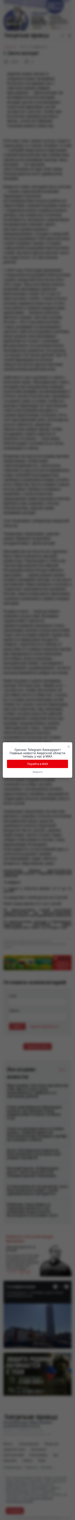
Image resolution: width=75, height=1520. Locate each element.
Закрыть (37, 771)
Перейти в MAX (37, 764)
